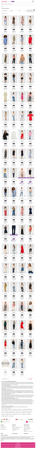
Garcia (20, 414)
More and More (18, 410)
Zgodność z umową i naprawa (28, 431)
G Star (15, 406)
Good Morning (17, 412)
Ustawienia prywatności (15, 429)
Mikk (31, 410)
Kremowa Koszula (4, 409)
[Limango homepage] (4, 1)
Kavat (13, 406)
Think (19, 406)
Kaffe (2, 410)
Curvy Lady (3, 414)
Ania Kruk (6, 406)
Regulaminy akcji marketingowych (17, 427)
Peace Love (3, 412)
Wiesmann (25, 406)
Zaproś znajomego (3, 427)
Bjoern (17, 406)
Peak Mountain (10, 406)
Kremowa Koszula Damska (25, 410)
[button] (5, 11)
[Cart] (8, 24)
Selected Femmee (15, 409)
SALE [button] (6, 13)
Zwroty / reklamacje (26, 427)
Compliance (14, 430)
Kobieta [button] (3, 13)
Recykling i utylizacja (27, 429)
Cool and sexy (29, 414)
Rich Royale (11, 410)
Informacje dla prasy (4, 429)
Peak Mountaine (6, 410)
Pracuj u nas (2, 428)
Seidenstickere (29, 412)
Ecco (4, 406)
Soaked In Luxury (8, 414)
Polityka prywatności (15, 428)
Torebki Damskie (22, 406)
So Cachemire (24, 414)
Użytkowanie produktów (27, 428)
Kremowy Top (10, 409)
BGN (14, 410)
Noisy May (20, 409)
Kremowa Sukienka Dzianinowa (27, 409)
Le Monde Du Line (23, 412)
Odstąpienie (25, 430)
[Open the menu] (2, 4)
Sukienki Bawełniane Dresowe (10, 412)
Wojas (2, 406)
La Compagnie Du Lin (15, 414)
